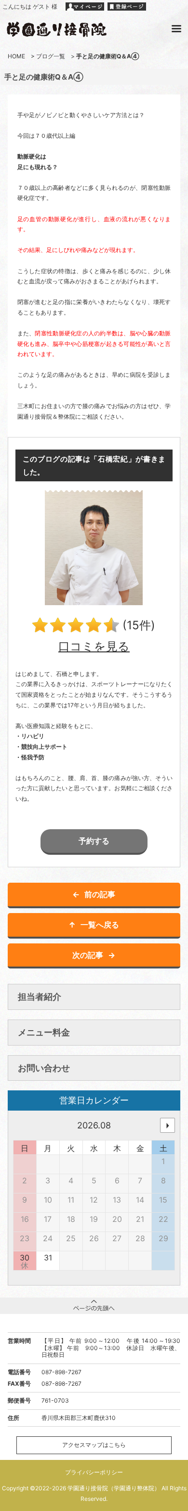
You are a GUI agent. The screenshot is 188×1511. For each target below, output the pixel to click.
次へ (167, 1125)
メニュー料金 (44, 1032)
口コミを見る (94, 646)
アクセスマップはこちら (94, 1444)
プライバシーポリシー (94, 1472)
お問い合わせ (44, 1068)
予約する (94, 841)
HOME (16, 56)
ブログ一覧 (50, 56)
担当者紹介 (39, 997)
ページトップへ (94, 1305)
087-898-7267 (61, 1372)
